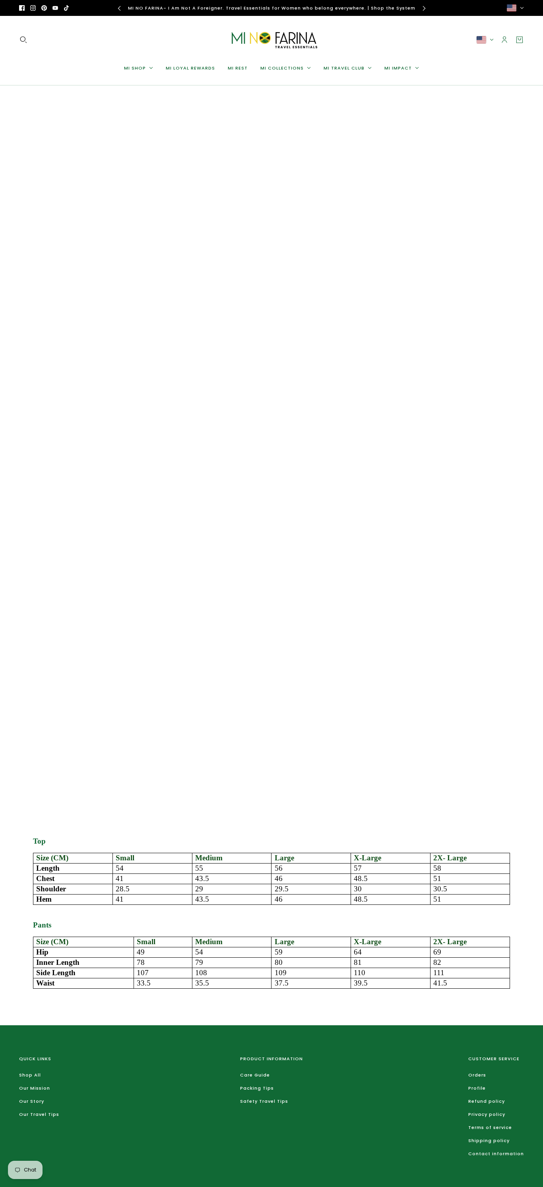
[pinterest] (44, 8)
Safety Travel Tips (264, 1101)
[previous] (119, 8)
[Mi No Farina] (271, 39)
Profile (477, 1088)
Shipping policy (489, 1140)
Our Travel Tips (39, 1114)
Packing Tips (257, 1088)
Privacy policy (486, 1114)
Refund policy (486, 1101)
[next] (424, 8)
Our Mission (34, 1088)
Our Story (31, 1101)
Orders (477, 1075)
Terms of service (490, 1127)
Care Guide (255, 1075)
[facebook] (21, 8)
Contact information (496, 1153)
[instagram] (33, 8)
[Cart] (519, 39)
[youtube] (55, 8)
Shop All (30, 1075)
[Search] (23, 39)
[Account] (504, 39)
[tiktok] (66, 8)
